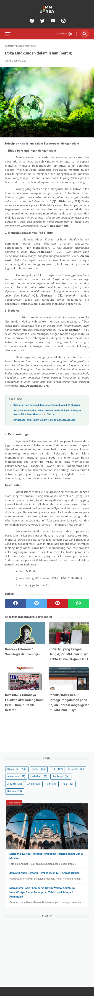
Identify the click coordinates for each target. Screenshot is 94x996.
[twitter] (42, 21)
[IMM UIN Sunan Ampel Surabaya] (47, 9)
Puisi (67, 783)
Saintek (14, 791)
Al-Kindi (14, 783)
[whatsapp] (78, 603)
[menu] (7, 34)
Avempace (16, 776)
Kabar (39, 769)
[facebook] (31, 21)
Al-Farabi (76, 769)
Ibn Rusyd (60, 776)
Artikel (34, 783)
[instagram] (63, 21)
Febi (51, 783)
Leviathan (38, 776)
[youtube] (52, 21)
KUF (57, 769)
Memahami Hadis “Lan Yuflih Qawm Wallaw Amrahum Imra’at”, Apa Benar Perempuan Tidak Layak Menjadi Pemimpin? (42, 892)
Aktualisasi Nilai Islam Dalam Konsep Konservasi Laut (44, 419)
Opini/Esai (16, 769)
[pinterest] (57, 603)
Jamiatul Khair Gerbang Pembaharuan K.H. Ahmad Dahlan (44, 873)
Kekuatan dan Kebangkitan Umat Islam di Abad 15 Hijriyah (46, 405)
